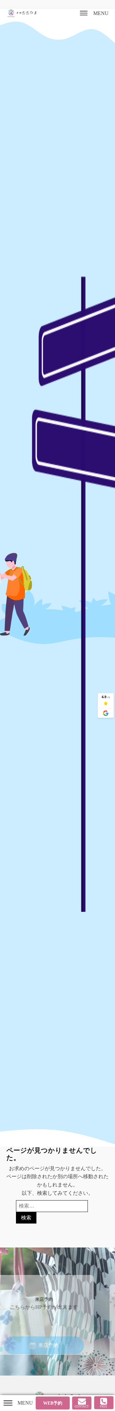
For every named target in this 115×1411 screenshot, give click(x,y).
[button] (52, 1337)
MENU (101, 13)
